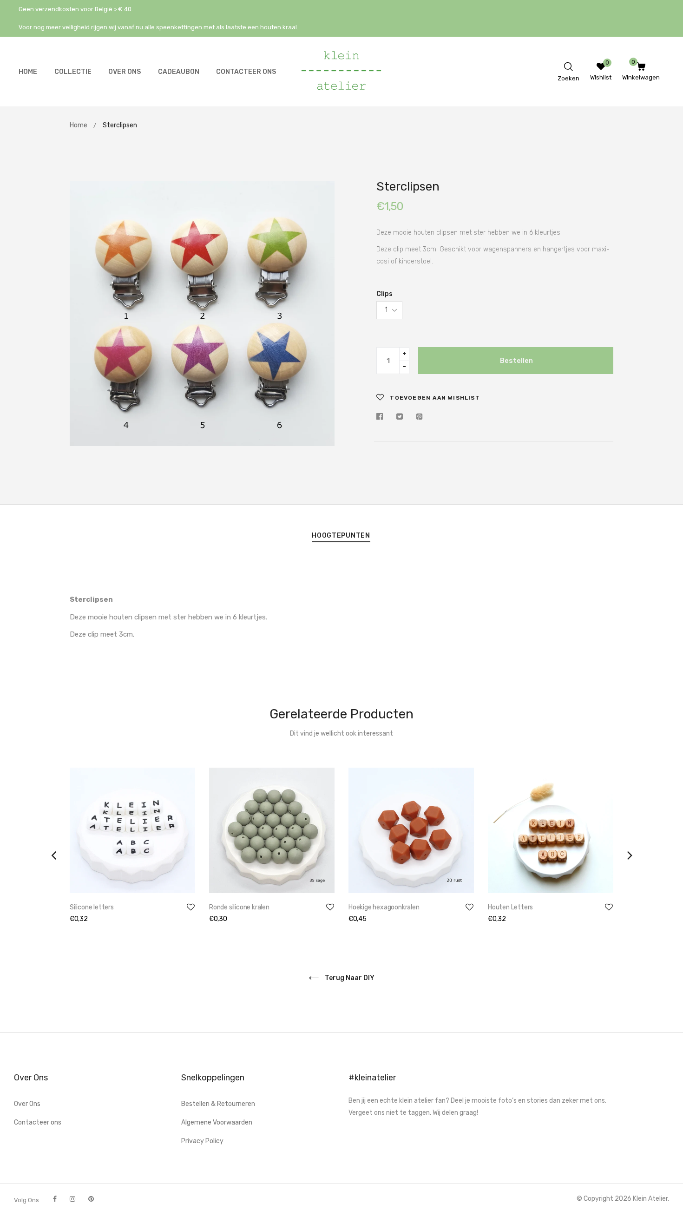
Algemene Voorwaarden (216, 1122)
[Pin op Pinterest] (419, 417)
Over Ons (27, 1104)
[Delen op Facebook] (381, 417)
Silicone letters (92, 907)
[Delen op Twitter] (399, 417)
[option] (132, 855)
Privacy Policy (202, 1141)
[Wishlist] (601, 68)
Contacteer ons (37, 1122)
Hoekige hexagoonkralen (384, 907)
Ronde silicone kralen (239, 907)
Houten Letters (510, 907)
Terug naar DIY (348, 978)
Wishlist (600, 77)
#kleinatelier (372, 1077)
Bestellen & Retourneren (218, 1104)
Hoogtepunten (341, 535)
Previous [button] (53, 855)
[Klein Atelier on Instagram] (72, 1199)
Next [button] (629, 855)
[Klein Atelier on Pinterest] (91, 1199)
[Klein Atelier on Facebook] (55, 1199)
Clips (384, 294)
